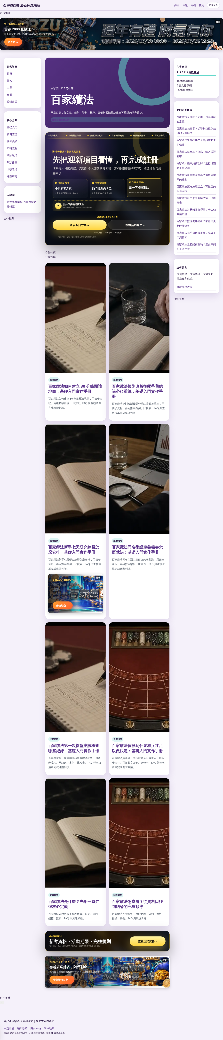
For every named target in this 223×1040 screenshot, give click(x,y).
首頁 (9, 73)
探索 (177, 5)
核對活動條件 (135, 225)
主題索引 (9, 1028)
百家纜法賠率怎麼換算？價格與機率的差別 (196, 177)
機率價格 (12, 141)
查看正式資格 (147, 941)
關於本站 (36, 1028)
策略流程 (12, 148)
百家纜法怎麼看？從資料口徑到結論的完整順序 (137, 904)
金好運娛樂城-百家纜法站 (21, 5)
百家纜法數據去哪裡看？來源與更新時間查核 (196, 223)
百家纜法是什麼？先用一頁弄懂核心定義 (73, 904)
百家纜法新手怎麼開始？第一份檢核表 (196, 200)
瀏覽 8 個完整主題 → (62, 119)
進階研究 (12, 176)
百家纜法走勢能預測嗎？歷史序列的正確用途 (196, 247)
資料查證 (12, 134)
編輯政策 (12, 101)
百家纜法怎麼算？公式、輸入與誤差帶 (196, 154)
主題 (185, 5)
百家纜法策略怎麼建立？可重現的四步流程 (196, 189)
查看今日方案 (79, 225)
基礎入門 (12, 127)
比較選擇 (12, 169)
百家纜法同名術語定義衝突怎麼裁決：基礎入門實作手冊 (137, 549)
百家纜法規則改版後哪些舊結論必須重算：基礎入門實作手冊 (137, 391)
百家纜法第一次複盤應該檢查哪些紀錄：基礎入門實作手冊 (73, 748)
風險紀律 (12, 155)
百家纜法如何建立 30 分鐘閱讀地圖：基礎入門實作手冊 (75, 388)
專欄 (193, 5)
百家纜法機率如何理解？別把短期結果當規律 (196, 165)
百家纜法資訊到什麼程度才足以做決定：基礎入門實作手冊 (137, 748)
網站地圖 (49, 1028)
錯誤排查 (12, 162)
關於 (201, 5)
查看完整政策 (184, 287)
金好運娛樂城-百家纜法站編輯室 (21, 204)
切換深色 (213, 5)
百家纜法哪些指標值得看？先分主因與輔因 (196, 235)
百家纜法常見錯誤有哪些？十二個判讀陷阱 (196, 212)
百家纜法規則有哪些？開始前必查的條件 (196, 142)
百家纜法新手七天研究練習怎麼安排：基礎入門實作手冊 (73, 549)
